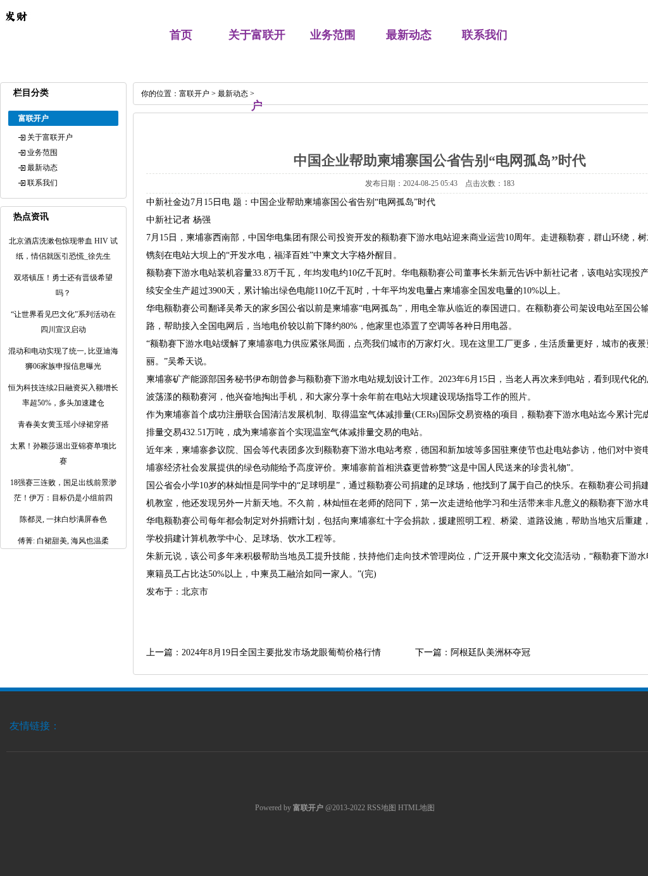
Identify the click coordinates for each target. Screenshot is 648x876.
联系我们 (485, 34)
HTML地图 (416, 807)
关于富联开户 (50, 137)
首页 (181, 34)
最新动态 (409, 34)
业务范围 (333, 34)
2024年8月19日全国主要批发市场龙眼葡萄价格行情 (281, 652)
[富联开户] (16, 29)
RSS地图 (381, 807)
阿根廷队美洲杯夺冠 (490, 652)
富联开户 (194, 93)
